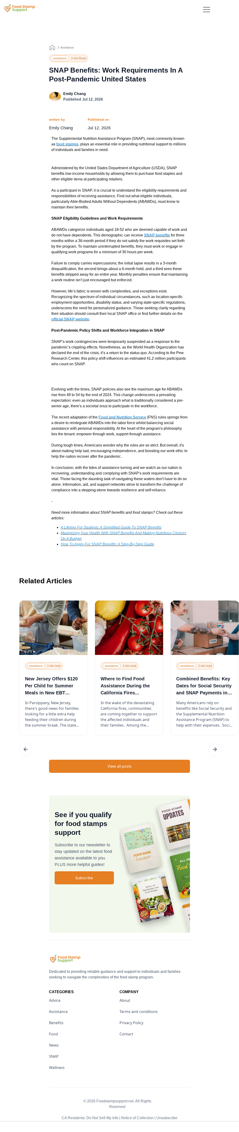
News (54, 1045)
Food (53, 1034)
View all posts (120, 766)
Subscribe (84, 877)
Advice (54, 1000)
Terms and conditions (139, 1011)
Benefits (56, 1022)
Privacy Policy (131, 1022)
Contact (126, 1034)
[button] (25, 749)
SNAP (54, 1056)
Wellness (57, 1067)
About (125, 1000)
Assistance (67, 47)
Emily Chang (74, 94)
